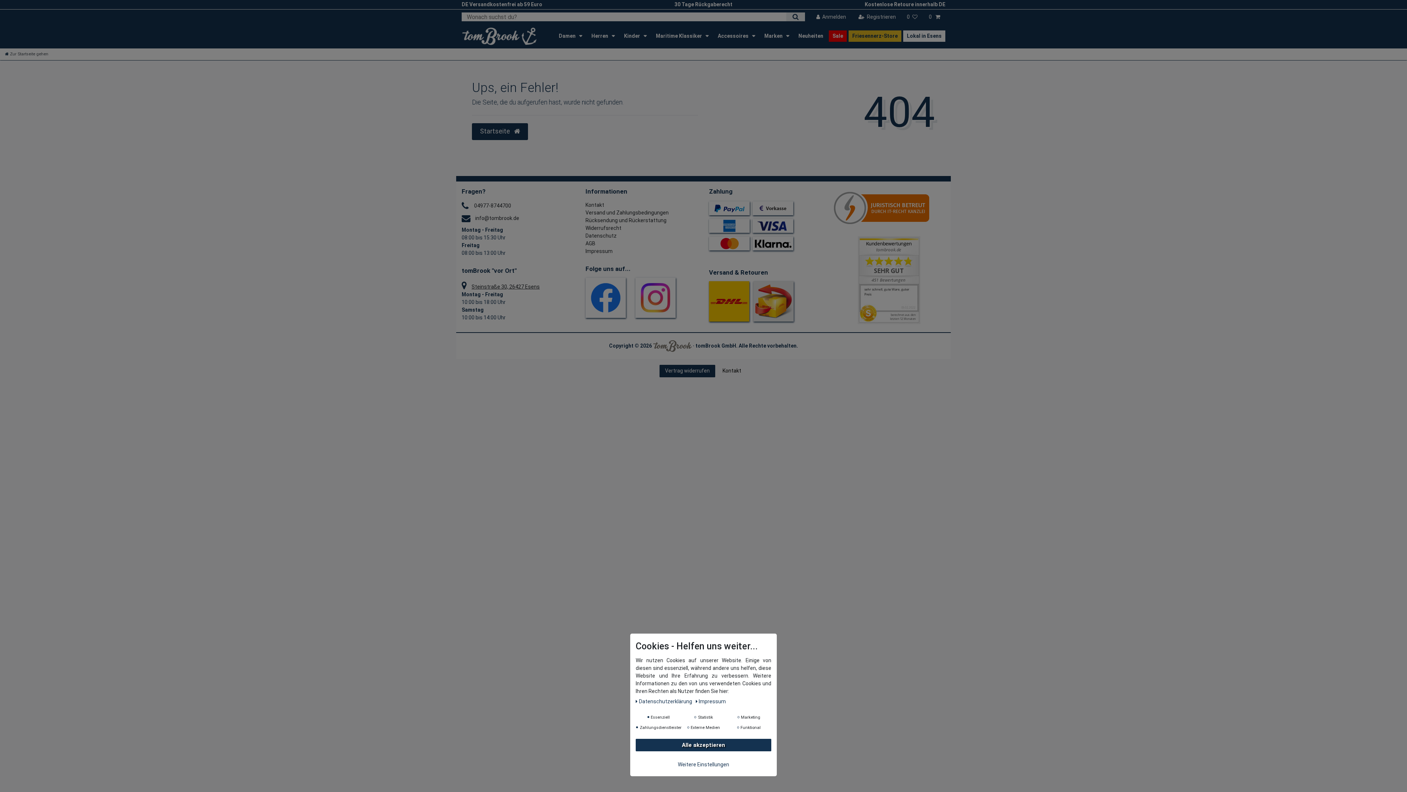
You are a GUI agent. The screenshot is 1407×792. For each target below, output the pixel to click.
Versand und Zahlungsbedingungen (627, 213)
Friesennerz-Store (875, 36)
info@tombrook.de (497, 218)
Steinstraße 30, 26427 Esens (506, 287)
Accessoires (734, 36)
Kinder (632, 36)
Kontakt (595, 205)
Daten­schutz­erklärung (666, 701)
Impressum (599, 251)
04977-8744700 (492, 206)
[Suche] (795, 16)
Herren (600, 36)
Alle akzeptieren (703, 745)
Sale (837, 36)
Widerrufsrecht (603, 228)
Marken (774, 36)
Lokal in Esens (924, 36)
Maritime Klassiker (679, 36)
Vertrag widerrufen (687, 371)
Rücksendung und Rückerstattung (626, 220)
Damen (568, 36)
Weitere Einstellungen (703, 764)
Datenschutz (601, 236)
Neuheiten (810, 36)
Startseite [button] (496, 131)
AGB (590, 243)
